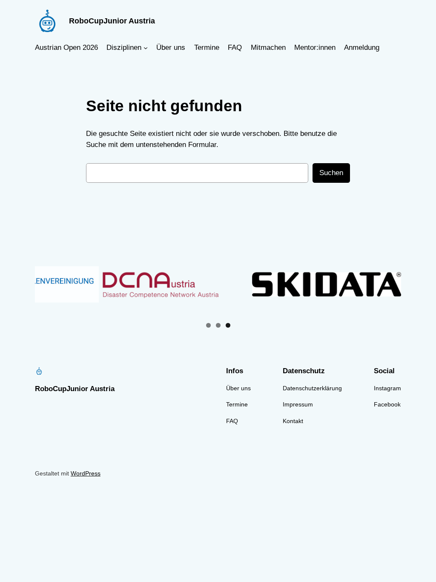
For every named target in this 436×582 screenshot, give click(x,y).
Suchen (331, 173)
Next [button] (391, 284)
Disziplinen (123, 47)
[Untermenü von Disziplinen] (145, 48)
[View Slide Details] (178, 284)
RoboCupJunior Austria (112, 21)
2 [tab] (218, 325)
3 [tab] (228, 325)
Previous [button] (44, 284)
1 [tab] (208, 325)
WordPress (85, 473)
